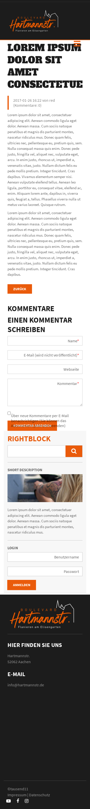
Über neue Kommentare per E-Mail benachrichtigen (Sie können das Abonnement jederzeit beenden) (40, 420)
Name (73, 340)
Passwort (71, 571)
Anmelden (21, 585)
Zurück (19, 289)
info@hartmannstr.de (26, 684)
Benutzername (66, 556)
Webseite (71, 369)
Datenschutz (39, 794)
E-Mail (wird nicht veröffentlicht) (51, 355)
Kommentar (68, 383)
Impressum (17, 794)
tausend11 (19, 788)
